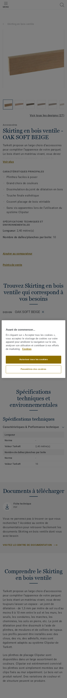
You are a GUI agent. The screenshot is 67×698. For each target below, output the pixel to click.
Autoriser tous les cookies (33, 359)
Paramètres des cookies (33, 369)
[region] (33, 349)
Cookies (26, 349)
